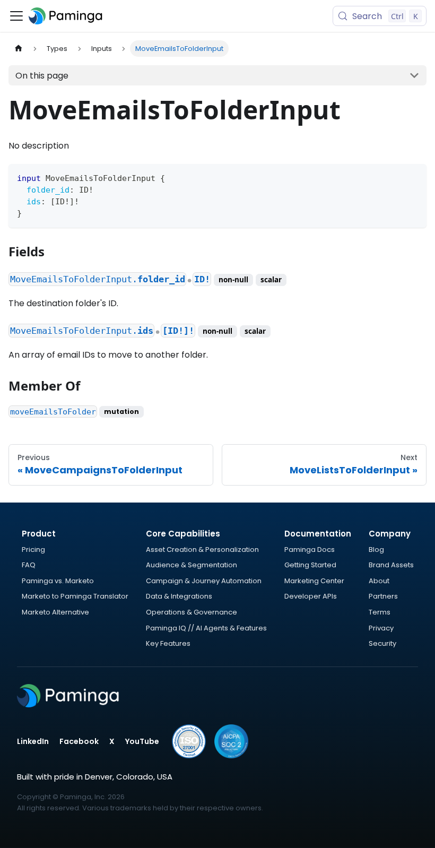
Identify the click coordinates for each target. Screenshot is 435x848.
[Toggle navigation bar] (16, 16)
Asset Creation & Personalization (202, 549)
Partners (383, 596)
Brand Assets (391, 565)
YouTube (142, 741)
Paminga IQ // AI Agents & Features (206, 628)
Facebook (79, 741)
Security (382, 643)
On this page (41, 76)
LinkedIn (33, 741)
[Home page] (18, 48)
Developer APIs (310, 596)
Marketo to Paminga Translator (75, 596)
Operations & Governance (191, 612)
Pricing (33, 549)
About (379, 581)
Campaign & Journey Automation (204, 581)
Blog (376, 549)
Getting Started (310, 565)
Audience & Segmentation (191, 565)
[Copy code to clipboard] (413, 177)
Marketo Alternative (55, 612)
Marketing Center (314, 581)
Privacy (381, 628)
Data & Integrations (179, 596)
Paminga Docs (309, 549)
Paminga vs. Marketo (58, 581)
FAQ (29, 565)
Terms (379, 612)
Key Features (168, 643)
